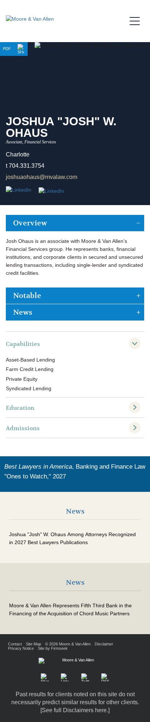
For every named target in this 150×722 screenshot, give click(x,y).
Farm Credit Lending (30, 369)
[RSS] (105, 677)
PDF (7, 48)
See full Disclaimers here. (75, 710)
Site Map (33, 644)
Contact (15, 644)
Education (20, 408)
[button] (21, 49)
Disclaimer (104, 644)
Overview (30, 223)
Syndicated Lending (28, 388)
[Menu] (137, 20)
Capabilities (23, 344)
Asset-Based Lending (30, 360)
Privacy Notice (21, 648)
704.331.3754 (26, 166)
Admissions (23, 428)
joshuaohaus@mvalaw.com (41, 177)
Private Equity (22, 379)
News (22, 312)
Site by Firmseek (53, 648)
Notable (27, 295)
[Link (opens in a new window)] (51, 191)
